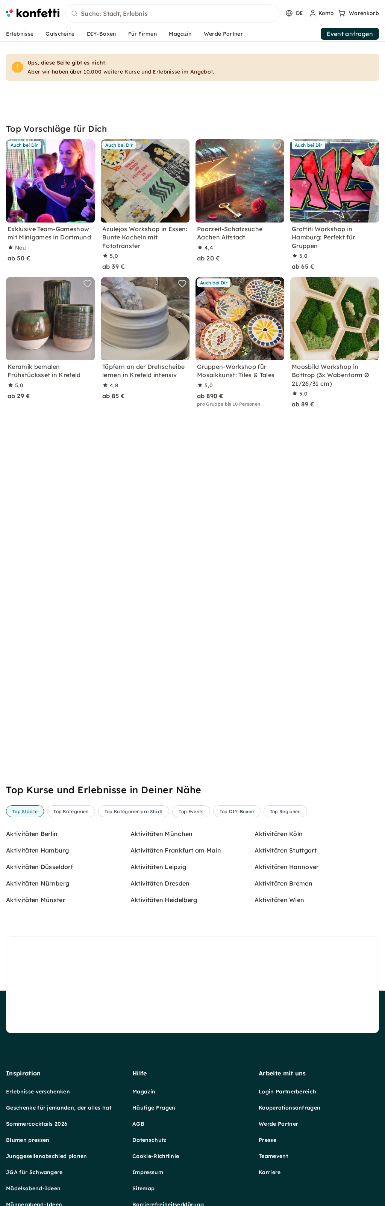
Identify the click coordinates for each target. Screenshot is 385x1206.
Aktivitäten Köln (279, 834)
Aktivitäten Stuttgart (286, 850)
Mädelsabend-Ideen (33, 1188)
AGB (138, 1123)
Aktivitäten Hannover (286, 867)
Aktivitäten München (161, 834)
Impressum (147, 1172)
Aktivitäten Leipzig (158, 867)
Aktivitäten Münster (35, 900)
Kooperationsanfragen (289, 1107)
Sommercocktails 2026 (36, 1123)
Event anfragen (350, 34)
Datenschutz (149, 1140)
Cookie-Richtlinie (155, 1156)
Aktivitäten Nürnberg (37, 883)
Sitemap (143, 1188)
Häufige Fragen (153, 1107)
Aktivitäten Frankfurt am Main (175, 850)
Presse (267, 1140)
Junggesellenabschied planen (46, 1156)
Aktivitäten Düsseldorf (39, 867)
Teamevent (273, 1156)
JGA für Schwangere (34, 1172)
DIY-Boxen (101, 33)
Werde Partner (223, 33)
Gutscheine (59, 33)
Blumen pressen (27, 1140)
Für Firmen (142, 33)
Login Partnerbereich (287, 1091)
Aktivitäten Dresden (160, 883)
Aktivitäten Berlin (32, 834)
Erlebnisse (19, 33)
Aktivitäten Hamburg (37, 850)
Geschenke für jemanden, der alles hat (58, 1107)
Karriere (270, 1172)
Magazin (180, 33)
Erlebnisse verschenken (38, 1091)
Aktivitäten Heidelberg (163, 900)
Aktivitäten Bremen (283, 883)
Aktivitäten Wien (279, 900)
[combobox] (172, 14)
